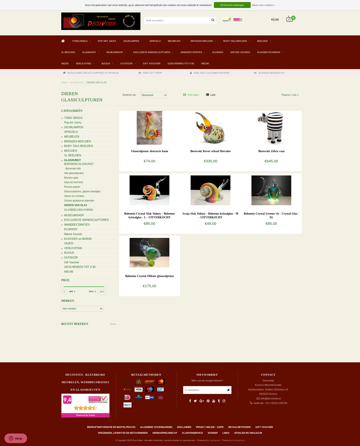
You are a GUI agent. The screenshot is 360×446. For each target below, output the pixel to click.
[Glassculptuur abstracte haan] (149, 127)
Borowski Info (73, 168)
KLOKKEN (217, 52)
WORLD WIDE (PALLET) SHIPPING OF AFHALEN (93, 73)
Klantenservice (192, 433)
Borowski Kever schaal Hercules (210, 151)
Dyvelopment (238, 440)
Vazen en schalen (74, 196)
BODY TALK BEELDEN (235, 41)
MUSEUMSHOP (114, 52)
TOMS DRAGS (80, 41)
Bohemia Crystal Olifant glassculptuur (149, 276)
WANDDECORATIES (191, 52)
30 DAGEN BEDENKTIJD (271, 73)
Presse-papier (72, 186)
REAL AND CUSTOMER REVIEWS (211, 73)
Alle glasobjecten (74, 173)
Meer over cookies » (263, 5)
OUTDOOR (126, 63)
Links (225, 433)
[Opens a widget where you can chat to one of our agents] (15, 439)
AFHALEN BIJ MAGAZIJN (248, 433)
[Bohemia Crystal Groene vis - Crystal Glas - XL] (271, 190)
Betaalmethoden (239, 427)
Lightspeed (214, 440)
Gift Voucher (151, 63)
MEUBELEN (174, 41)
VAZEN (65, 63)
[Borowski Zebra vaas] (271, 127)
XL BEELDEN (68, 52)
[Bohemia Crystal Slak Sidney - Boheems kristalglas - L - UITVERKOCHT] (149, 190)
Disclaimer (184, 427)
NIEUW (205, 63)
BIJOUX (106, 63)
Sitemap (213, 433)
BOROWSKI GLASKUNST (79, 164)
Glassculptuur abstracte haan (149, 151)
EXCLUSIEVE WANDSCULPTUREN (151, 52)
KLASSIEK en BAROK (268, 52)
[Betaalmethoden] (127, 382)
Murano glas (71, 177)
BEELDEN (262, 41)
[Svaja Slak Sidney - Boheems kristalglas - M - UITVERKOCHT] (210, 190)
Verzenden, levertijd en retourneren (123, 433)
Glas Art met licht (73, 182)
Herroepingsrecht (164, 433)
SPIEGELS (155, 41)
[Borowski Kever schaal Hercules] (210, 127)
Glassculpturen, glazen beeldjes (82, 191)
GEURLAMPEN (131, 41)
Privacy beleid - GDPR (210, 427)
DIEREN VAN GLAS (96, 82)
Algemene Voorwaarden (156, 427)
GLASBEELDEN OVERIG (78, 209)
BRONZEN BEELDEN (202, 41)
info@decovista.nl (271, 398)
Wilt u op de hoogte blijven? (207, 380)
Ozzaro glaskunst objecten (79, 200)
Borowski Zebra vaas (271, 151)
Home (64, 82)
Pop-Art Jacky (107, 41)
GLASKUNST (89, 52)
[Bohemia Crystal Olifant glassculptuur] (149, 252)
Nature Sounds (240, 52)
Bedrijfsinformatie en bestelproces (111, 427)
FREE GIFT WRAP (152, 73)
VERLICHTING (83, 63)
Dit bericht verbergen (232, 5)
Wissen (113, 324)
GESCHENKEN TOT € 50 (181, 63)
